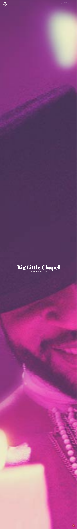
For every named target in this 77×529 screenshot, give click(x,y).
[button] (74, 2)
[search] (70, 2)
